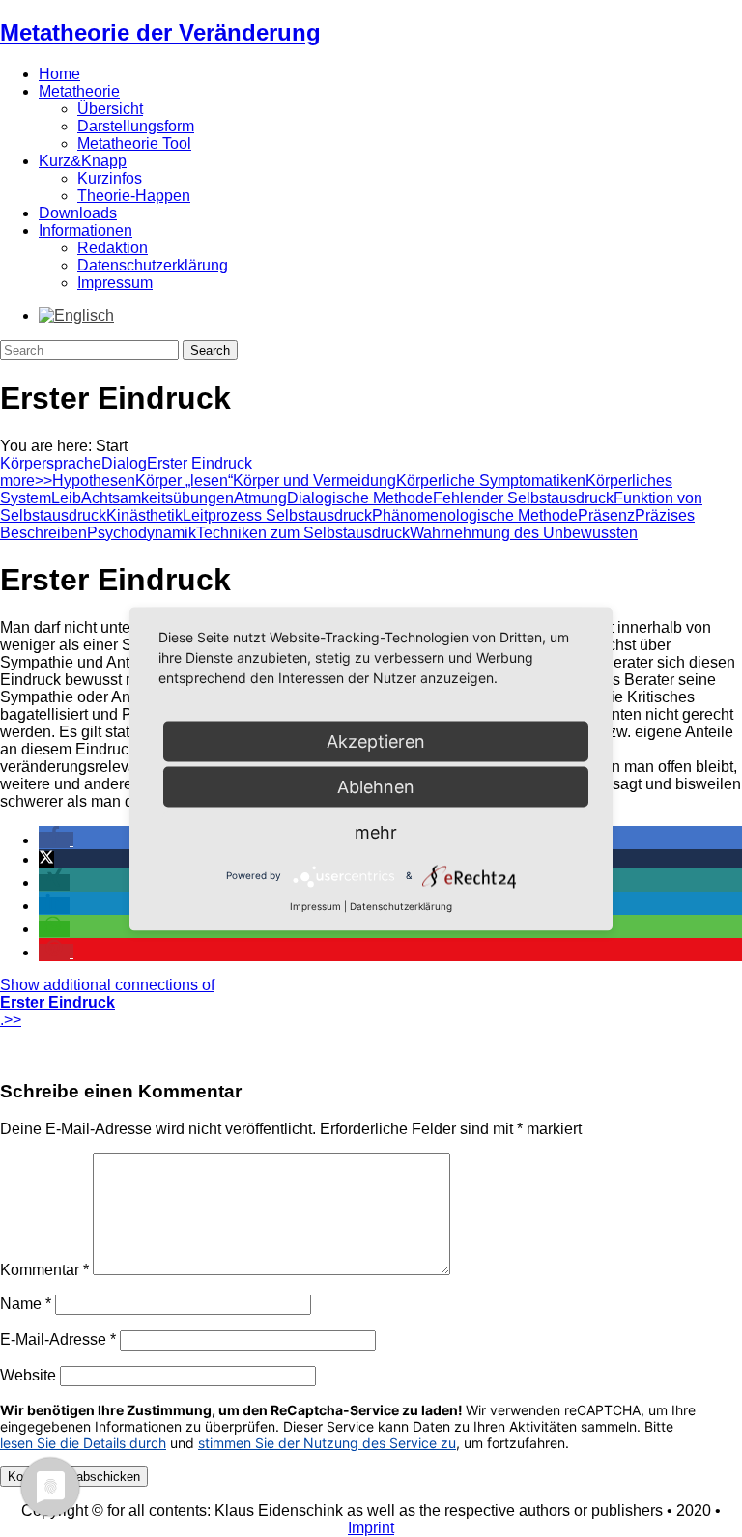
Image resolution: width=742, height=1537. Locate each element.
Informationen (85, 230)
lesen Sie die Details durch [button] (83, 1443)
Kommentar (44, 1270)
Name (25, 1303)
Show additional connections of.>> (107, 1002)
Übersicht (110, 108)
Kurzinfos (109, 178)
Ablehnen (375, 786)
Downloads (78, 213)
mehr (376, 831)
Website (28, 1375)
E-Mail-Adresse (58, 1339)
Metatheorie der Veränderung (160, 32)
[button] (56, 840)
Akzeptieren (376, 740)
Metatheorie (79, 91)
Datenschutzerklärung (152, 265)
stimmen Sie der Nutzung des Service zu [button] (327, 1443)
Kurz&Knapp (83, 161)
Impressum (115, 282)
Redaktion (112, 248)
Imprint (371, 1528)
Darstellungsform (135, 126)
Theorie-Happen (133, 195)
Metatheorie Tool (134, 143)
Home (59, 74)
